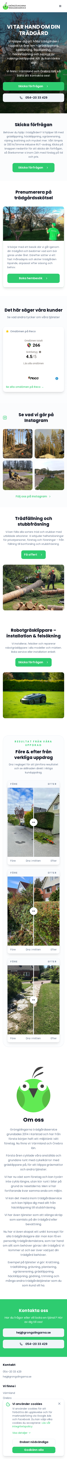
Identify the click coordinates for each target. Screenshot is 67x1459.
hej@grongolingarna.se (33, 1333)
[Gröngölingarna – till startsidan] (14, 6)
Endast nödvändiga (34, 1442)
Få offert (30, 555)
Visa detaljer (20, 1433)
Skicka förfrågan (30, 86)
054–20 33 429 (36, 98)
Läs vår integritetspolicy (31, 1424)
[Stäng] (59, 1403)
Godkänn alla (34, 1450)
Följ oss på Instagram (31, 496)
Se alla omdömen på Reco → (25, 387)
